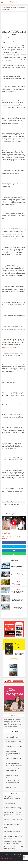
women (11, 46)
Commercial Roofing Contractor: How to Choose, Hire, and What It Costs (13, 826)
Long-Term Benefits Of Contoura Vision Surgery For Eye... (17, 591)
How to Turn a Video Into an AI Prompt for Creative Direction (12, 832)
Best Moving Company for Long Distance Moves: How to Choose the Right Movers (13, 814)
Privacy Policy (9, 857)
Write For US (13, 858)
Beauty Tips (6, 537)
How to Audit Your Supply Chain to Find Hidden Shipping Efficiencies (13, 842)
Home (3, 7)
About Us (3, 857)
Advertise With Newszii (18, 857)
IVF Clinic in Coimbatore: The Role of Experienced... (17, 575)
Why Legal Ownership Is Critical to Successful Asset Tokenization (13, 797)
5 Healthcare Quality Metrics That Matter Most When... (17, 567)
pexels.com (9, 532)
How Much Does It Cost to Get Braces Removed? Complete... (17, 600)
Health (8, 7)
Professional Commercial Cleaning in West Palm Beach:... (17, 608)
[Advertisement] (14, 20)
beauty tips (13, 56)
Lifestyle (16, 30)
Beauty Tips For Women (17, 537)
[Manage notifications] (24, 857)
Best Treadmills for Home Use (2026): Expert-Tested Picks (14, 847)
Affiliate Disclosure (5, 858)
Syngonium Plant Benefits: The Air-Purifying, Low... (17, 583)
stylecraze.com (6, 533)
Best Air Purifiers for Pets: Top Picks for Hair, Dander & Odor (13, 837)
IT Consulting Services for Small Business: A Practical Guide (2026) (13, 808)
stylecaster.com (17, 532)
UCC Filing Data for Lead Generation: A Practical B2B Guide (13, 802)
